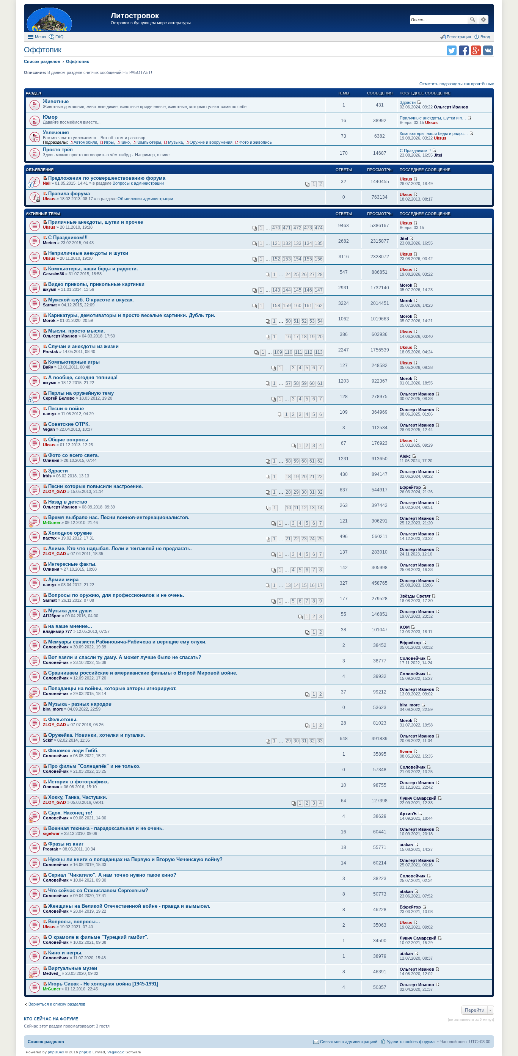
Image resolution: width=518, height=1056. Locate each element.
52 (304, 321)
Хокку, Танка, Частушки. (77, 797)
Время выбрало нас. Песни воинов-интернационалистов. (119, 517)
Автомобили (85, 142)
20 (320, 336)
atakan (406, 845)
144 (287, 290)
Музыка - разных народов (79, 704)
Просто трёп (58, 149)
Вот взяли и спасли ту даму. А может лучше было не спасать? (124, 657)
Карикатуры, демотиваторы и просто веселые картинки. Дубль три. (131, 315)
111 (298, 352)
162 (319, 305)
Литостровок (135, 15)
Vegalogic (115, 1052)
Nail (46, 183)
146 (308, 290)
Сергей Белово (59, 398)
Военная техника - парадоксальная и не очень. (106, 828)
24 (288, 274)
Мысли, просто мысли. (76, 331)
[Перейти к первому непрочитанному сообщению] (45, 178)
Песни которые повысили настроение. (95, 486)
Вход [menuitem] (485, 37)
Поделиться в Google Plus (476, 50)
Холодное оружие (70, 533)
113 (319, 352)
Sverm (406, 751)
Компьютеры (149, 142)
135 (319, 243)
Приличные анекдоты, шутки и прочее (95, 222)
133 (297, 243)
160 (297, 305)
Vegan (49, 429)
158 (276, 305)
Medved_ (52, 973)
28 (320, 274)
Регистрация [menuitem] (459, 37)
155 (308, 259)
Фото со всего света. (73, 455)
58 (296, 383)
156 (319, 259)
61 (320, 383)
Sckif (48, 740)
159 (287, 305)
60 (312, 383)
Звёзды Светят (415, 596)
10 (288, 507)
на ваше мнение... (70, 626)
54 (320, 321)
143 (276, 290)
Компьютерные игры (74, 362)
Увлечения (56, 132)
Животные (56, 101)
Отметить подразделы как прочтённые (456, 84)
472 (297, 228)
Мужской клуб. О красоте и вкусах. (91, 300)
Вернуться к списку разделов (56, 1004)
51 (296, 321)
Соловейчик (56, 647)
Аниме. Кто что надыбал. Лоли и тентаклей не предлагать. (120, 548)
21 (312, 476)
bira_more (53, 709)
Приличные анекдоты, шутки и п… (433, 118)
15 (304, 585)
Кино (125, 142)
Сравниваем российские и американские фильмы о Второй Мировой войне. (142, 673)
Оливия (51, 460)
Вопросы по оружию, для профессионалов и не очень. (116, 595)
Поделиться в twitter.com (452, 50)
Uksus (431, 122)
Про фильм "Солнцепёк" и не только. (94, 766)
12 (304, 507)
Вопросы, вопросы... (74, 921)
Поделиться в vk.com (488, 50)
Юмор (50, 117)
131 (276, 243)
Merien (49, 242)
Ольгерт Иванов (451, 107)
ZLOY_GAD (54, 491)
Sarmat (50, 305)
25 (296, 274)
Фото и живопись (255, 142)
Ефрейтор (410, 487)
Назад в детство (67, 502)
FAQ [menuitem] (59, 37)
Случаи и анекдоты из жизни (83, 346)
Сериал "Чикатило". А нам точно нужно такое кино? (112, 875)
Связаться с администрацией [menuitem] (348, 1041)
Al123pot (52, 616)
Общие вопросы (68, 439)
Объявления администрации (145, 198)
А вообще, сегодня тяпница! (83, 377)
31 (312, 492)
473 (308, 228)
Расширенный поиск (483, 19)
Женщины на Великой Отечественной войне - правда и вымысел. (129, 906)
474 (319, 228)
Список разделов (46, 1041)
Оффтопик (42, 50)
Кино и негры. (65, 953)
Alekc (405, 456)
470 (276, 228)
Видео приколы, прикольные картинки (96, 284)
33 (320, 741)
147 (319, 290)
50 (288, 321)
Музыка (175, 142)
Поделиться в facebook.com (464, 50)
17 (296, 336)
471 (287, 228)
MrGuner (51, 522)
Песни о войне (66, 408)
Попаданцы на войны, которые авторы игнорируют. (112, 688)
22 (320, 476)
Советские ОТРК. (69, 424)
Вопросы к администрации (138, 183)
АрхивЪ (408, 813)
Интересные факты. (72, 564)
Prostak (50, 351)
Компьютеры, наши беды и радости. (93, 268)
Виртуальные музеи (72, 968)
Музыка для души (70, 611)
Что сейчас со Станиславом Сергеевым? (98, 890)
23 (304, 538)
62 (320, 461)
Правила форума (69, 193)
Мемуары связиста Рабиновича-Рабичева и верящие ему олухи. (127, 642)
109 (278, 352)
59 (304, 383)
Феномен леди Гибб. (73, 750)
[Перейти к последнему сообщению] (419, 102)
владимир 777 (57, 631)
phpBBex (56, 1052)
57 (288, 383)
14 (320, 507)
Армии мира (63, 579)
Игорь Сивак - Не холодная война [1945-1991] (103, 984)
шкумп (50, 289)
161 (308, 305)
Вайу (48, 367)
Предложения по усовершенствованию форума (106, 178)
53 (312, 321)
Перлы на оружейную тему (81, 393)
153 (287, 259)
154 (297, 259)
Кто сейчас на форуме (51, 1019)
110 (288, 352)
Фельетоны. (63, 719)
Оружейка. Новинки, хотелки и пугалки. (96, 735)
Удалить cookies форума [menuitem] (411, 1041)
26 (304, 274)
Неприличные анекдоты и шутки (88, 253)
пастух (50, 413)
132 (287, 243)
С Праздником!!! (415, 150)
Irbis (47, 476)
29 (296, 492)
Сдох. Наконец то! (70, 813)
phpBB (85, 1052)
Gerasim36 (53, 273)
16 (288, 336)
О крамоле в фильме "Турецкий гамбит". (98, 937)
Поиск (472, 19)
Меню (40, 37)
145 (297, 290)
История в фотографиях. (78, 782)
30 (304, 492)
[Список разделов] (68, 19)
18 (304, 336)
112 (308, 352)
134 (308, 243)
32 (320, 492)
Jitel (438, 155)
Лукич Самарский (418, 798)
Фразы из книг (65, 844)
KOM (405, 627)
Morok (406, 285)
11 (296, 507)
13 (312, 507)
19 (312, 336)
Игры (109, 142)
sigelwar (51, 833)
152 (276, 259)
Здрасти (408, 102)
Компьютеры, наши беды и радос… (434, 133)
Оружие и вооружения (211, 142)
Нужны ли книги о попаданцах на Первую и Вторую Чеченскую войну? (135, 859)
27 (312, 274)
